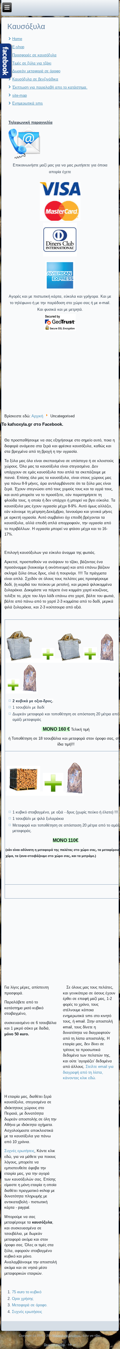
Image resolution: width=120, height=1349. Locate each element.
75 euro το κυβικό (26, 1292)
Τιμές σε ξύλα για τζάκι (31, 63)
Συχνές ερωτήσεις (19, 1151)
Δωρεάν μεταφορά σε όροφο (36, 71)
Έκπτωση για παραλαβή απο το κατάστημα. (49, 87)
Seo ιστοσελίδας (55, 1344)
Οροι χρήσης (22, 1298)
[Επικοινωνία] (24, 158)
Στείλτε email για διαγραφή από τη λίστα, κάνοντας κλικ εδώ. (88, 1072)
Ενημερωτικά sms (27, 103)
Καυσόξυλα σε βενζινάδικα (35, 79)
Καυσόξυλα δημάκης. (67, 1335)
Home (17, 39)
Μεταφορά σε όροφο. (29, 1305)
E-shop (18, 47)
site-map (19, 95)
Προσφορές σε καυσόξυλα (34, 55)
